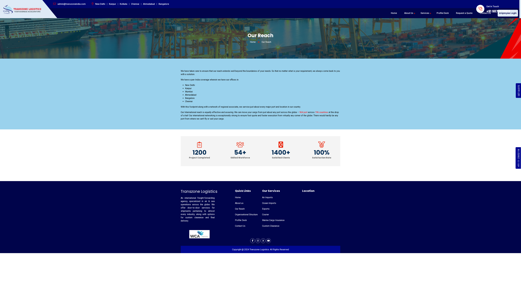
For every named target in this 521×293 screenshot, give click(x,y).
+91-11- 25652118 (518, 158)
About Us (408, 13)
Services (425, 13)
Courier (265, 214)
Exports (265, 209)
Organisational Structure (246, 214)
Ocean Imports (269, 203)
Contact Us (485, 13)
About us (239, 203)
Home (394, 13)
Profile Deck (443, 13)
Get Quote (519, 90)
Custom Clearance (270, 226)
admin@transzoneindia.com (72, 4)
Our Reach (240, 209)
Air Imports (267, 197)
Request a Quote (464, 13)
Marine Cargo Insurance (273, 220)
